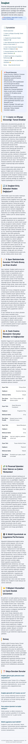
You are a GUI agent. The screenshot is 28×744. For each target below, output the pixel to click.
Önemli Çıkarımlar (8, 30)
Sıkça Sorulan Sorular (14, 65)
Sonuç (5, 65)
